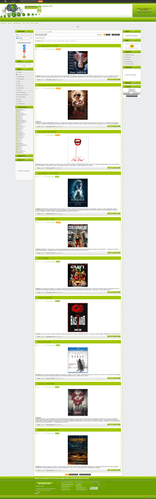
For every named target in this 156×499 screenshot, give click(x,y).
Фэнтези (19, 138)
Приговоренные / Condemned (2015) (48, 430)
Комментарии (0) (59, 79)
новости (38, 478)
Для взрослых (20, 151)
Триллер (19, 131)
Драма (18, 125)
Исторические (20, 126)
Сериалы (19, 112)
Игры (27, 23)
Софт (23, 23)
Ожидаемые (19, 152)
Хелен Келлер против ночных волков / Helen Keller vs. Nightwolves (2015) (59, 85)
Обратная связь (66, 486)
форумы (81, 478)
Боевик (18, 117)
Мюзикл (18, 146)
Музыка (18, 148)
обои (87, 478)
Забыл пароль (21, 39)
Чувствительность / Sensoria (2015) (48, 173)
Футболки (79, 486)
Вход (142, 1)
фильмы (45, 478)
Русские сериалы (21, 114)
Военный (19, 123)
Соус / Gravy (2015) (43, 258)
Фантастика (19, 137)
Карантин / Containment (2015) (46, 219)
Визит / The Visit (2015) (44, 342)
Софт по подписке (81, 489)
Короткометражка (21, 122)
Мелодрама (19, 132)
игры (67, 478)
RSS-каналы (65, 488)
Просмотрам (73, 40)
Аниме (18, 111)
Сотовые (78, 484)
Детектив (19, 119)
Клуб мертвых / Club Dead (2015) (47, 131)
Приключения (20, 134)
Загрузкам (67, 40)
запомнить (20, 38)
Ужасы (18, 140)
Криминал (19, 128)
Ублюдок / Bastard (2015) (45, 297)
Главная (37, 31)
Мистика (19, 129)
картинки (73, 478)
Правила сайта (65, 489)
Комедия (19, 115)
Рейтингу (54, 40)
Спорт (18, 142)
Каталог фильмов (44, 31)
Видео (36, 23)
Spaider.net (45, 484)
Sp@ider (43, 79)
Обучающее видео (21, 145)
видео (62, 478)
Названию (48, 40)
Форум (32, 23)
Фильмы (10, 23)
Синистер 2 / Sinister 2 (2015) (46, 383)
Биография (19, 143)
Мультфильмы (17, 23)
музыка (57, 478)
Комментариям (60, 40)
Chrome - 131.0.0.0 (132, 96)
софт (51, 478)
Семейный (19, 135)
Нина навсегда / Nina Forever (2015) (48, 46)
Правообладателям (67, 484)
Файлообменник (81, 488)
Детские (18, 149)
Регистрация (148, 1)
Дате (44, 40)
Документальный (21, 120)
